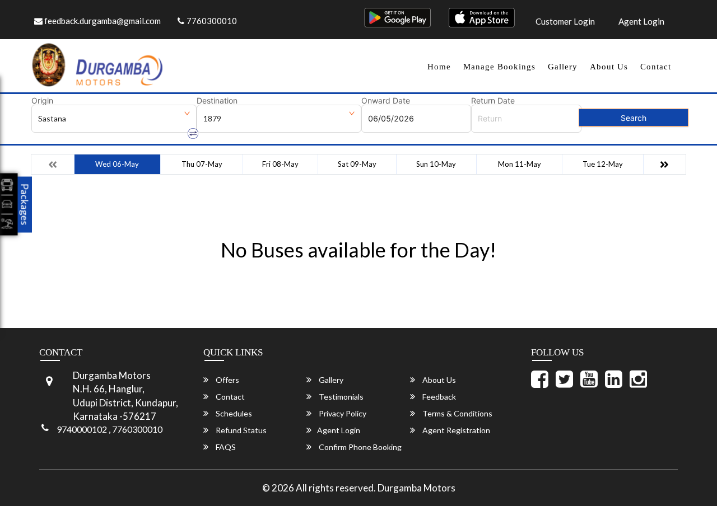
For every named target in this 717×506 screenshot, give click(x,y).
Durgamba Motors (416, 488)
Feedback (438, 396)
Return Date (493, 101)
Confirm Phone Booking (359, 447)
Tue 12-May (603, 164)
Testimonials (340, 396)
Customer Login (565, 21)
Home (439, 66)
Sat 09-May (357, 164)
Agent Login (641, 21)
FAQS (225, 447)
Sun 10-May (436, 164)
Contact (655, 66)
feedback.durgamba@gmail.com (102, 21)
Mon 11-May (519, 164)
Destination (217, 101)
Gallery (563, 66)
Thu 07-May (201, 164)
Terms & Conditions (456, 413)
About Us (609, 66)
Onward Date (385, 101)
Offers (226, 380)
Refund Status (240, 430)
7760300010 (212, 21)
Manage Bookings (499, 66)
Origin (42, 101)
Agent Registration (455, 430)
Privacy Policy (341, 413)
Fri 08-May (280, 164)
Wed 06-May (117, 164)
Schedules (233, 413)
